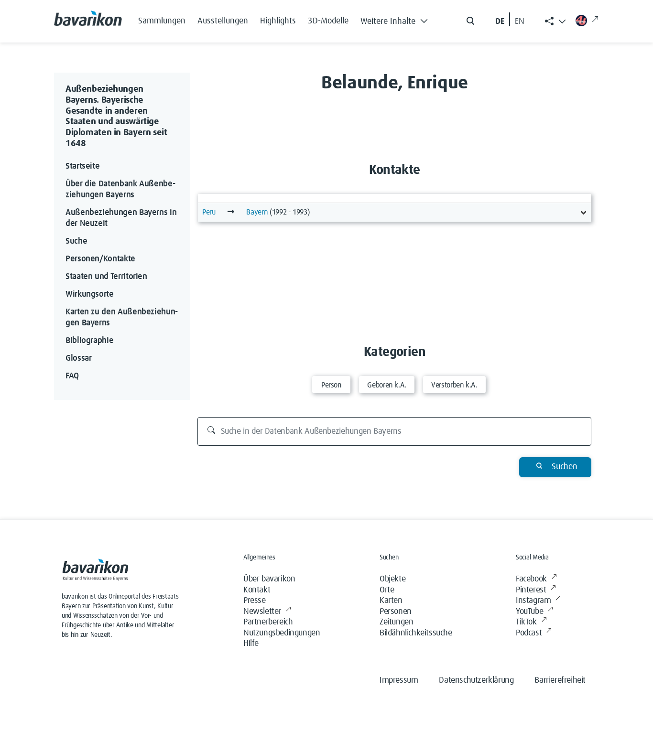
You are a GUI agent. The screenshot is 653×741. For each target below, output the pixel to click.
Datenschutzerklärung (476, 680)
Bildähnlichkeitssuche (416, 633)
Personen (396, 611)
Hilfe (251, 643)
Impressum (399, 680)
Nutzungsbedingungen (281, 633)
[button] (396, 19)
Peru (209, 212)
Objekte (392, 579)
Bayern (257, 212)
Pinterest (531, 590)
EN (519, 21)
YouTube (529, 611)
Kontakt (256, 590)
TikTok (526, 622)
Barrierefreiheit (560, 680)
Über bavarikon (269, 579)
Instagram (533, 600)
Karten (391, 600)
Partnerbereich (268, 622)
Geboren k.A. (386, 385)
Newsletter (262, 611)
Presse (254, 600)
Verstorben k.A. (454, 385)
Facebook (531, 579)
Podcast (529, 633)
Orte (387, 590)
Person (331, 385)
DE (499, 21)
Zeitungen (396, 622)
